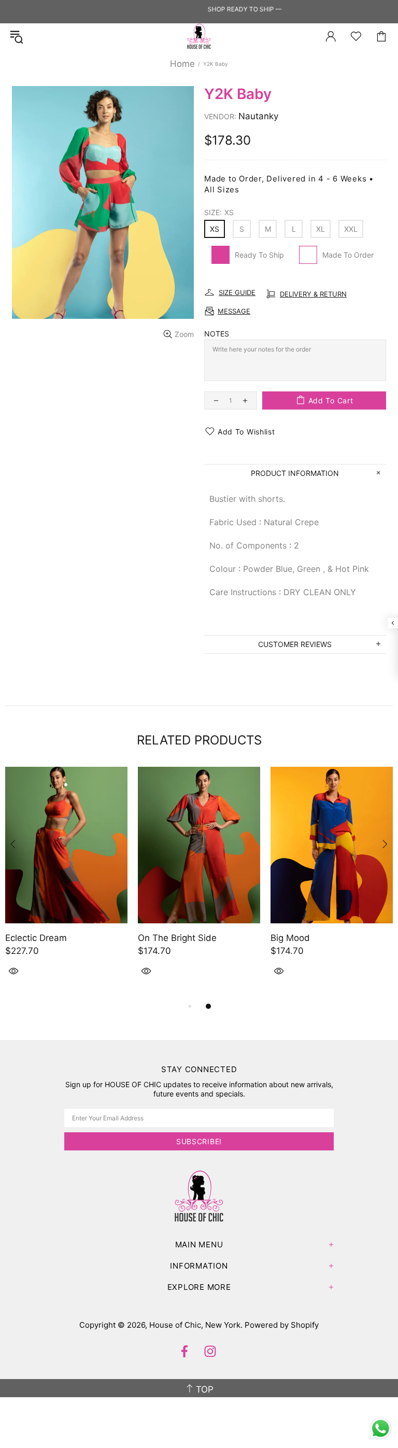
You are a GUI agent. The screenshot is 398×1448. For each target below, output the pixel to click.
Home (182, 64)
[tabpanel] (66, 883)
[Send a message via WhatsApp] (380, 1428)
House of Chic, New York (199, 36)
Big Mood (290, 938)
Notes (216, 333)
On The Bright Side (177, 938)
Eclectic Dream (36, 938)
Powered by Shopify (282, 1325)
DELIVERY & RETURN (313, 294)
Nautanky (258, 116)
